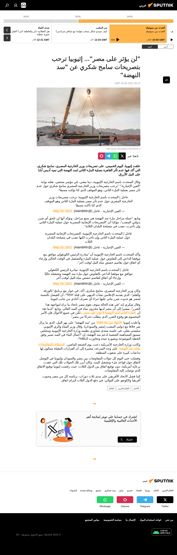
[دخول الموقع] (15, 5)
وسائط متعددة (86, 490)
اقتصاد (139, 490)
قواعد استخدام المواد (150, 520)
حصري (130, 490)
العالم (111, 388)
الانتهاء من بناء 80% (109, 322)
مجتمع (98, 490)
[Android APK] (161, 532)
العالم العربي (123, 388)
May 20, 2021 (62, 211)
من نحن (169, 520)
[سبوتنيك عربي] (161, 8)
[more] (166, 79)
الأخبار (136, 388)
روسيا (147, 490)
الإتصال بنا (131, 520)
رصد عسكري (110, 490)
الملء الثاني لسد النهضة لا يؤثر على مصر (109, 312)
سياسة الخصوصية (113, 520)
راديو (121, 490)
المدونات (73, 490)
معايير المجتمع (92, 520)
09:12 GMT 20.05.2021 (127, 83)
